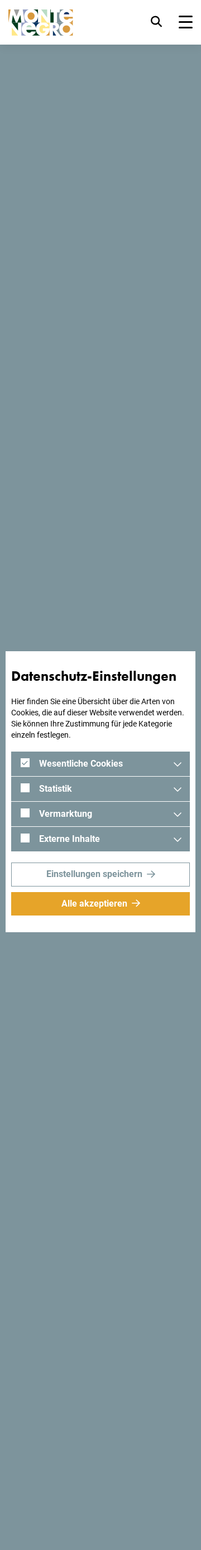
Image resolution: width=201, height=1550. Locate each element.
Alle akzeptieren (94, 903)
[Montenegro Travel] (40, 22)
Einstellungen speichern (94, 874)
